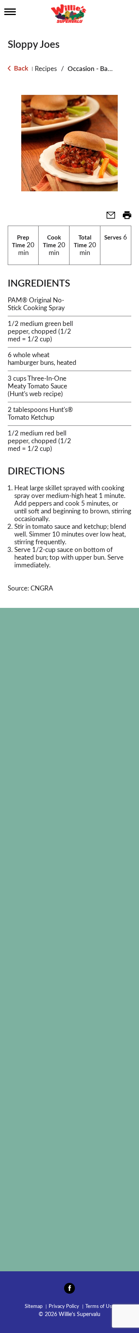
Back (20, 68)
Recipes (46, 69)
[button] (107, 217)
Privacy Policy (64, 1306)
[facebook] (69, 1290)
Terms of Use (100, 1306)
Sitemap (33, 1306)
